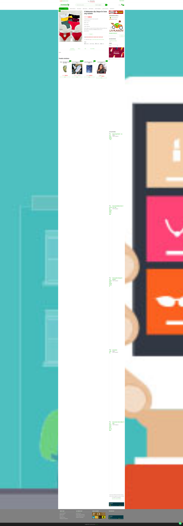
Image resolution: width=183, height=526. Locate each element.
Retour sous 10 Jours (114, 40)
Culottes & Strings (94, 39)
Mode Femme (85, 8)
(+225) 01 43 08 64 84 (62, 513)
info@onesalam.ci (62, 514)
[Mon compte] (119, 5)
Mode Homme (91, 8)
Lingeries (97, 39)
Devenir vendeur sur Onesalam (80, 514)
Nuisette (103, 39)
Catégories (62, 8)
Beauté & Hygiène (98, 8)
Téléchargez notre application (64, 518)
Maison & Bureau (72, 8)
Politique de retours (62, 517)
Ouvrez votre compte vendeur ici (116, 498)
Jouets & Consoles (105, 8)
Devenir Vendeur (121, 0)
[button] (80, 12)
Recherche (122, 35)
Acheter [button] (101, 77)
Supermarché (112, 8)
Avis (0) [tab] (79, 48)
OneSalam (96, 524)
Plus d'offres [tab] (92, 48)
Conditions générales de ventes (80, 515)
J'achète (91, 34)
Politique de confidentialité (79, 517)
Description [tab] (72, 48)
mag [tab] (85, 48)
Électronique (79, 8)
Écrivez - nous (61, 515)
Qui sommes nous (78, 513)
